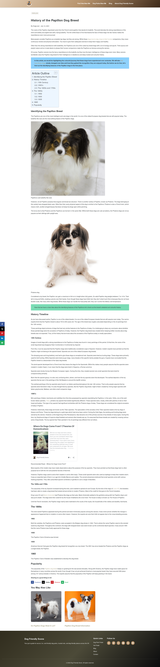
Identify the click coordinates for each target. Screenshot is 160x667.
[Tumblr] (128, 643)
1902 (40, 93)
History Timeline (40, 79)
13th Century (43, 82)
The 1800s (38, 90)
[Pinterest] (133, 643)
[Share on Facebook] (2, 324)
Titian (48, 401)
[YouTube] (123, 643)
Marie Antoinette (49, 495)
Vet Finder (96, 645)
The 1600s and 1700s (46, 88)
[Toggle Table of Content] (55, 72)
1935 (40, 99)
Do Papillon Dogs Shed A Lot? (43, 625)
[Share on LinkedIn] (2, 338)
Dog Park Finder (98, 642)
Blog (110, 3)
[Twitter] (113, 643)
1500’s (40, 85)
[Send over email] (2, 342)
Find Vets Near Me (83, 3)
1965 (36, 102)
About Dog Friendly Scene (124, 3)
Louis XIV (116, 488)
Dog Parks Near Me (99, 3)
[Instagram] (118, 643)
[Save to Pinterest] (2, 333)
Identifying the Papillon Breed (45, 76)
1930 (40, 96)
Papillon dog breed (51, 569)
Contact (95, 654)
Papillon (35, 13)
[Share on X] (2, 329)
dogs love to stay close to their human (100, 39)
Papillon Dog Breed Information (77, 625)
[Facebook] (109, 643)
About (95, 651)
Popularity (38, 105)
